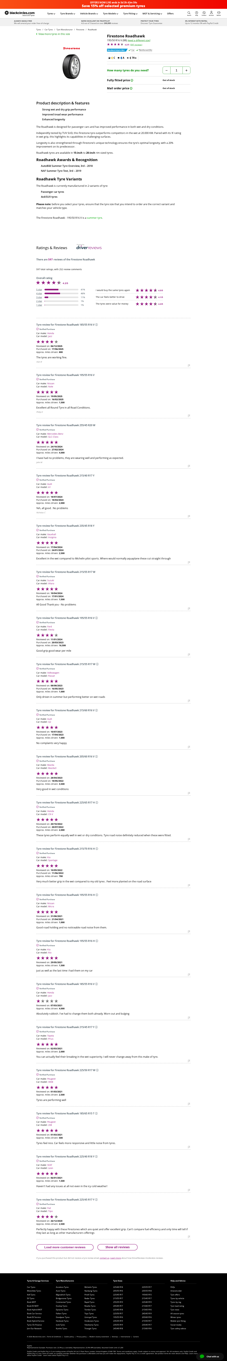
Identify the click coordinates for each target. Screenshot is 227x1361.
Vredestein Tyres (91, 1321)
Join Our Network (34, 1328)
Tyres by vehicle (177, 1298)
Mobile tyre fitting (178, 1321)
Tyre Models (109, 13)
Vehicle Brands (88, 13)
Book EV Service (34, 1317)
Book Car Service (34, 1313)
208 (50, 1124)
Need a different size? (139, 40)
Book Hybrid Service (35, 1321)
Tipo (50, 1211)
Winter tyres (175, 1317)
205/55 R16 (118, 1290)
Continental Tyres (63, 1302)
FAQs (172, 1287)
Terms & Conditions (54, 1337)
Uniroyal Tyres (90, 1317)
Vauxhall (51, 534)
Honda (50, 333)
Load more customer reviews (65, 1247)
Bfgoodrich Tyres (63, 1294)
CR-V (50, 814)
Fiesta (51, 629)
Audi (49, 483)
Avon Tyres (60, 1290)
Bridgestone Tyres (64, 1298)
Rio (49, 952)
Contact (204, 15)
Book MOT (31, 1302)
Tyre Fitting (129, 13)
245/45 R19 (147, 1313)
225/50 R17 (118, 1313)
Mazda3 (52, 768)
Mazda (50, 764)
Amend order (176, 1290)
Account (211, 15)
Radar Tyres (89, 1298)
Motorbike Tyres (34, 1290)
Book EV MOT (33, 1306)
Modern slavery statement (99, 1337)
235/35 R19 (118, 1321)
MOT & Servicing (151, 13)
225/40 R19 (147, 1302)
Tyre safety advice (178, 1328)
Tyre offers (175, 1294)
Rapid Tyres (89, 1302)
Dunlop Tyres (61, 1306)
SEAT (49, 1164)
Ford (49, 626)
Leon (50, 1168)
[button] (189, 13)
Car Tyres (31, 1287)
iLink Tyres (60, 1324)
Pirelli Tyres (89, 1294)
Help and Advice (177, 1280)
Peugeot (51, 1078)
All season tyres (177, 1313)
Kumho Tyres (61, 1328)
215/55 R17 (118, 1298)
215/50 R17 (147, 1321)
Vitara (51, 583)
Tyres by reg (175, 1302)
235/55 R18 (147, 1290)
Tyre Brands (66, 13)
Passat (51, 675)
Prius (50, 1038)
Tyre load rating (177, 1306)
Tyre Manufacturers (65, 1280)
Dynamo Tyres (62, 1309)
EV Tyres (30, 1298)
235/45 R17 (147, 1324)
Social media (175, 1324)
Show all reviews (117, 1247)
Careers (136, 1337)
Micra (51, 906)
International (125, 1337)
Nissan (50, 383)
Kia (48, 857)
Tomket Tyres (90, 1309)
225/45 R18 (118, 1309)
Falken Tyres (61, 1313)
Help (196, 15)
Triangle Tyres (90, 1328)
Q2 (49, 721)
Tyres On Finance (34, 1324)
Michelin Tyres (90, 1287)
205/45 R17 (118, 1306)
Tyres (50, 13)
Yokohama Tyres (91, 1324)
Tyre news (174, 1309)
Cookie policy (69, 1337)
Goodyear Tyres (63, 1317)
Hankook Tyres (62, 1321)
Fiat (49, 1208)
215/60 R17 (147, 1306)
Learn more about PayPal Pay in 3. (56, 1355)
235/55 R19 (118, 1324)
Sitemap (115, 1337)
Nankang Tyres (90, 1290)
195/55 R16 (118, 1317)
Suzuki (50, 580)
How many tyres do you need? (128, 70)
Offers (170, 13)
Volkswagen (53, 672)
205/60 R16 (147, 1317)
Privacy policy (82, 1337)
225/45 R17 (118, 1294)
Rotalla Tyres (90, 1306)
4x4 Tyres (31, 1294)
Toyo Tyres (89, 1313)
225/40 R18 (118, 1287)
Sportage (52, 860)
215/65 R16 (147, 1309)
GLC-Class (53, 436)
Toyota (50, 1035)
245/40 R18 (118, 1328)
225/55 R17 (147, 1287)
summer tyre (94, 217)
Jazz (50, 336)
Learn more (115, 1258)
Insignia (52, 537)
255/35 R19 (118, 1302)
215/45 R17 (147, 1298)
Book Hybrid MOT (34, 1309)
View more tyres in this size (54, 34)
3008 (50, 1081)
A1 (49, 487)
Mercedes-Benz (55, 433)
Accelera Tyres (62, 1287)
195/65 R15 (147, 1294)
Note (50, 386)
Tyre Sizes (117, 1280)
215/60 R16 (147, 1328)
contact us (104, 1258)
